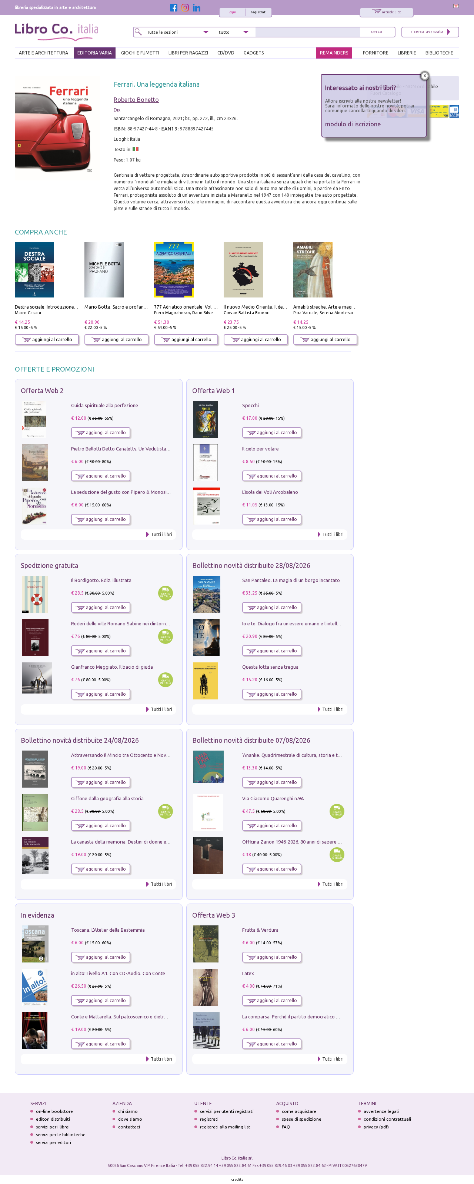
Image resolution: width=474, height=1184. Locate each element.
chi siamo (128, 1111)
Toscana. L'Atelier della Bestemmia (108, 929)
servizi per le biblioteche (61, 1134)
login (232, 12)
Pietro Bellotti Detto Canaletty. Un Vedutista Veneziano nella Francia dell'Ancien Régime (165, 448)
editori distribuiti (53, 1119)
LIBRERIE (407, 52)
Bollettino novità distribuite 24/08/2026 (80, 740)
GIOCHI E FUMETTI (140, 52)
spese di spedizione (301, 1119)
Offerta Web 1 (213, 390)
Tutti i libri (161, 534)
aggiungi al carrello (51, 339)
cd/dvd (225, 52)
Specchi (250, 405)
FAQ (286, 1126)
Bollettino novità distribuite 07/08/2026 (251, 740)
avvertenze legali (381, 1111)
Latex (248, 973)
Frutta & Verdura (260, 929)
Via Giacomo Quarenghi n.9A (273, 798)
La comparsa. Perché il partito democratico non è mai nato (305, 1016)
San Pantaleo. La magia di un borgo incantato (291, 580)
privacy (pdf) (376, 1126)
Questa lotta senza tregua (270, 666)
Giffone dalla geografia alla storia (107, 798)
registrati (259, 12)
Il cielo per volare (260, 448)
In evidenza (37, 915)
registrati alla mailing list (225, 1126)
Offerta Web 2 (42, 390)
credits (237, 1179)
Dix (117, 109)
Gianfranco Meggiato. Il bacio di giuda (112, 666)
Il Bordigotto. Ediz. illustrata (101, 580)
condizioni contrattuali (387, 1119)
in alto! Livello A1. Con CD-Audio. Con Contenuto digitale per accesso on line (152, 973)
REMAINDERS (334, 52)
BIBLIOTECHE (439, 52)
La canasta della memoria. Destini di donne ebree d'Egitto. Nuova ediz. (147, 841)
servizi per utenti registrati (227, 1111)
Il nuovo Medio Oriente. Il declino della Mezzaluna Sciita (282, 307)
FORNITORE (375, 52)
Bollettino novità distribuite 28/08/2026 (251, 565)
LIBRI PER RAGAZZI (188, 52)
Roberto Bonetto (136, 99)
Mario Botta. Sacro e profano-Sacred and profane (136, 307)
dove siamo (130, 1119)
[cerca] (376, 32)
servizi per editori (53, 1142)
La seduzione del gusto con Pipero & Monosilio (121, 492)
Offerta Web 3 (213, 915)
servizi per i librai (53, 1126)
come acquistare (299, 1111)
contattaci (129, 1126)
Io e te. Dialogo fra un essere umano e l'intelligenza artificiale (307, 623)
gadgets (254, 52)
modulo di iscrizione (353, 123)
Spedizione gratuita (49, 565)
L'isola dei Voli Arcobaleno (270, 492)
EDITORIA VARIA (94, 52)
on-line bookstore (54, 1111)
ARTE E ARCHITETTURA (43, 52)
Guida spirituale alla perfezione (104, 405)
